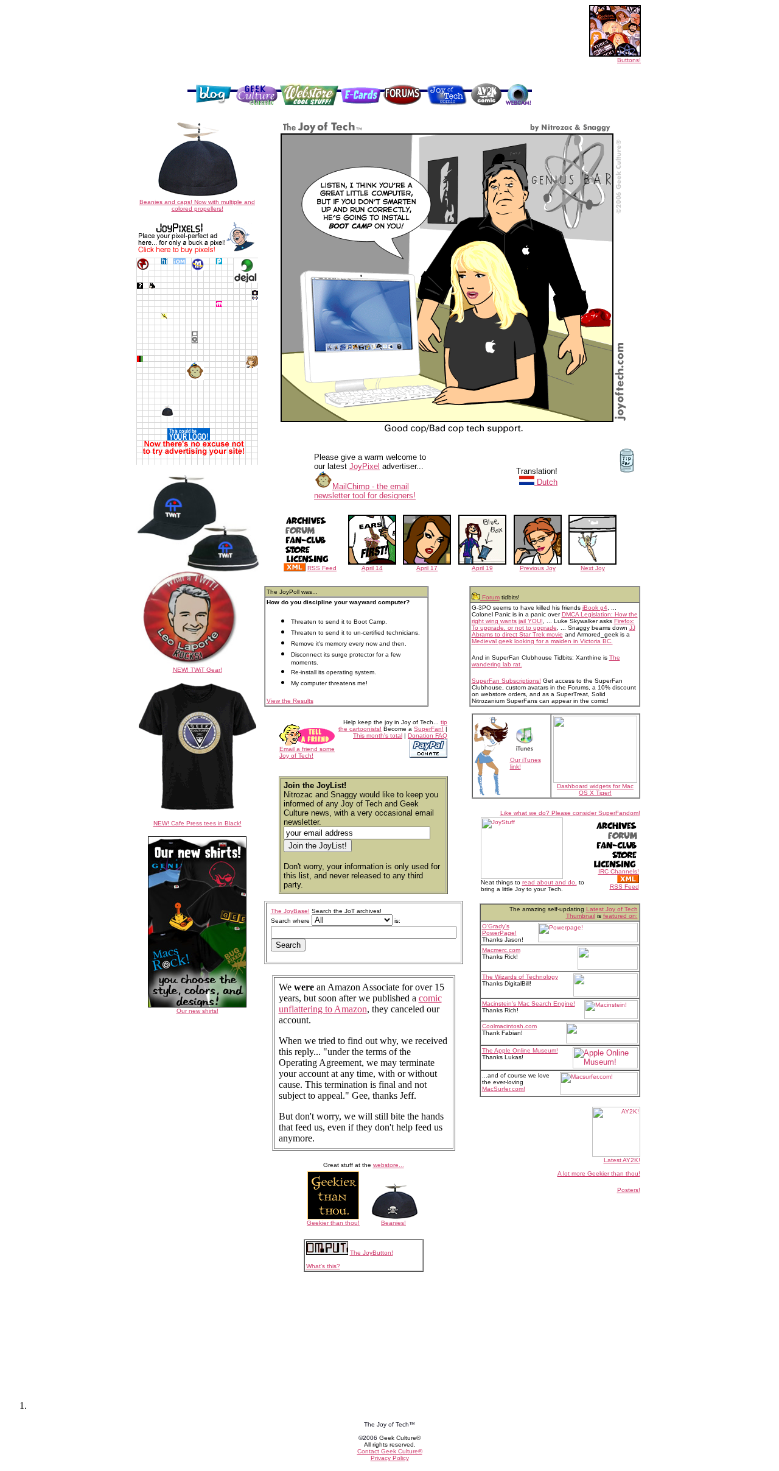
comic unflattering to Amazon (360, 1003)
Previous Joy (538, 568)
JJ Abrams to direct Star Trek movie (553, 631)
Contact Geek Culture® (389, 1451)
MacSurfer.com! (503, 1088)
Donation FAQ (427, 735)
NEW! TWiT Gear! (197, 669)
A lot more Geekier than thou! (598, 1173)
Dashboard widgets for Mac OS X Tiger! (595, 789)
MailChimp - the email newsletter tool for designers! (365, 491)
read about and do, (549, 882)
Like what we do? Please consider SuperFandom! (570, 813)
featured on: (620, 915)
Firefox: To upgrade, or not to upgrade (553, 624)
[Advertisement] (359, 67)
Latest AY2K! (622, 1160)
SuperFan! (429, 728)
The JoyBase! (290, 911)
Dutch (545, 482)
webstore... (388, 1165)
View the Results (290, 700)
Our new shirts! (197, 1010)
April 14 (372, 568)
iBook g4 (594, 607)
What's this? (323, 1266)
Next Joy (593, 568)
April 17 (427, 568)
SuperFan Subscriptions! (506, 680)
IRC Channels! (618, 871)
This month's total (377, 735)
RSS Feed (322, 568)
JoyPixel (364, 466)
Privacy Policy (390, 1458)
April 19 (482, 568)
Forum (490, 597)
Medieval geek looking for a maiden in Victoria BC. (542, 641)
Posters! (628, 1190)
